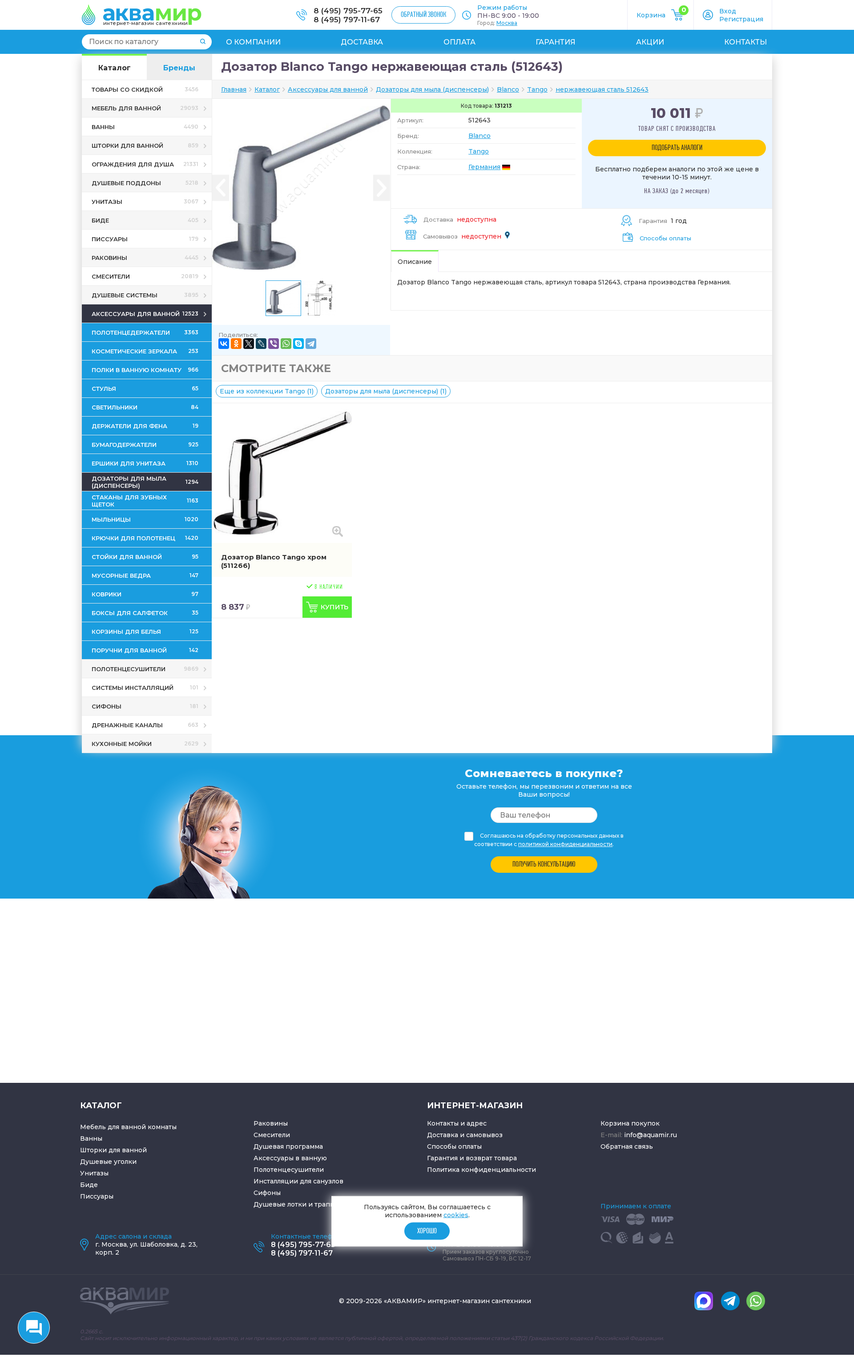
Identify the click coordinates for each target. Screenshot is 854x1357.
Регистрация (741, 19)
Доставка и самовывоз (465, 1135)
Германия (484, 167)
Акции (650, 42)
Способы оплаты (665, 238)
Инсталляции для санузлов (298, 1181)
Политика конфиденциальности (481, 1170)
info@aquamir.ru (650, 1135)
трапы (324, 1204)
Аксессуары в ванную (290, 1158)
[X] (248, 343)
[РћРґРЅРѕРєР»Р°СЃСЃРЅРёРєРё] (236, 343)
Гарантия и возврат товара (472, 1158)
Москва (506, 23)
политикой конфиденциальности (565, 844)
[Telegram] (311, 343)
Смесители (272, 1135)
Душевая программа (288, 1146)
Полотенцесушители (289, 1170)
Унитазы (94, 1173)
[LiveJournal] (261, 343)
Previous (220, 188)
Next (381, 188)
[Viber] (273, 343)
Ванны (91, 1138)
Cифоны (267, 1193)
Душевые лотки (280, 1204)
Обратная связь (626, 1146)
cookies (455, 1215)
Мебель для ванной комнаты (128, 1127)
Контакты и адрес (457, 1123)
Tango (478, 151)
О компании (253, 42)
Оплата (459, 42)
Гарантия (556, 42)
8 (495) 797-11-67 (347, 19)
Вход (727, 11)
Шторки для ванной (113, 1150)
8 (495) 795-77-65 (348, 10)
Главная (233, 89)
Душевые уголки (108, 1162)
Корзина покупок (630, 1123)
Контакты (745, 42)
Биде (89, 1185)
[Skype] (298, 343)
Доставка (362, 42)
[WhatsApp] (286, 343)
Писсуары (96, 1196)
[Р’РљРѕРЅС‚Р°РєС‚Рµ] (223, 343)
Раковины (271, 1123)
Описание (415, 262)
